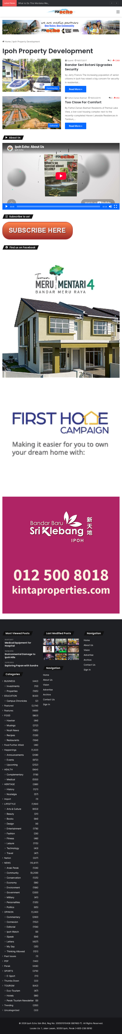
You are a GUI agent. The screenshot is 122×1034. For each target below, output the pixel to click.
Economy (12, 882)
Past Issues (10, 956)
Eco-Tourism (13, 990)
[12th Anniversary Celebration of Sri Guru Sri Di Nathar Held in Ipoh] (61, 657)
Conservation (14, 877)
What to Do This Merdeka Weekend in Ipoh (39, 3)
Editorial (11, 926)
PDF (6, 961)
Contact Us (49, 699)
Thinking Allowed (16, 951)
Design (10, 823)
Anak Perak (13, 867)
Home (7, 41)
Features (8, 710)
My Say (11, 946)
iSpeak (10, 936)
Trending (8, 1005)
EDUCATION (10, 696)
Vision (46, 684)
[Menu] (118, 12)
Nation (7, 858)
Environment (13, 887)
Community (13, 872)
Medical (11, 779)
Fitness (10, 838)
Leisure (10, 843)
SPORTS (8, 971)
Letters (10, 941)
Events (10, 759)
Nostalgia (12, 794)
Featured (8, 705)
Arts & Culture (14, 809)
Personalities (13, 902)
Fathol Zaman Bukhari (77, 98)
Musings (11, 725)
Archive (47, 694)
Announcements (15, 755)
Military (10, 897)
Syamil (70, 60)
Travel (10, 853)
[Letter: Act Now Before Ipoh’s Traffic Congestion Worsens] (73, 657)
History (10, 789)
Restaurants (13, 740)
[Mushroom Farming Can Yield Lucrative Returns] (61, 642)
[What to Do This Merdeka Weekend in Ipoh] (48, 657)
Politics (10, 907)
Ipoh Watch (13, 931)
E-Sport (11, 976)
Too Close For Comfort (83, 102)
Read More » (75, 89)
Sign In (46, 704)
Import (7, 799)
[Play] (6, 206)
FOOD (7, 715)
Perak (7, 966)
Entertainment (14, 828)
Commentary (13, 917)
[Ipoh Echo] (61, 12)
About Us (47, 680)
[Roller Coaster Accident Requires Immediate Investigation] (48, 649)
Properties (12, 691)
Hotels (10, 995)
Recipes (11, 735)
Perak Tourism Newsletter (20, 1000)
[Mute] (110, 206)
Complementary (15, 774)
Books (10, 818)
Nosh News (13, 730)
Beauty (10, 813)
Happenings (10, 750)
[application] (61, 176)
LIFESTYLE (10, 804)
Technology (13, 848)
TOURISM (9, 985)
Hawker (11, 720)
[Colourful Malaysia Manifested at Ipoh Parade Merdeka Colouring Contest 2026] (73, 649)
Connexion (12, 922)
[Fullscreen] (115, 206)
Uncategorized (11, 1010)
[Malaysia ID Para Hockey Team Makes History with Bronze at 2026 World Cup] (48, 642)
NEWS (7, 863)
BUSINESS (9, 681)
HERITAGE (9, 784)
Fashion (11, 833)
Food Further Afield (14, 745)
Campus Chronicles (17, 700)
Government (13, 892)
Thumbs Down (11, 980)
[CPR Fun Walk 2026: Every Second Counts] (61, 649)
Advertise (48, 689)
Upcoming (12, 764)
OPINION (8, 912)
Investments (13, 686)
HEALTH (8, 769)
